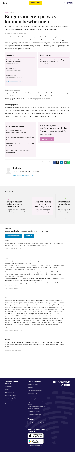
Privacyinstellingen (34, 414)
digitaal (7, 12)
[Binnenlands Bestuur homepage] (68, 3)
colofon (30, 387)
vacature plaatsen (34, 399)
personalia (9, 401)
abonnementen (10, 395)
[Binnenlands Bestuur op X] (32, 422)
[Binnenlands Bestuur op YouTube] (43, 422)
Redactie (9, 33)
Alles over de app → (35, 445)
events (7, 389)
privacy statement (34, 411)
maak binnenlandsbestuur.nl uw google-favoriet (37, 406)
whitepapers (9, 392)
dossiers (8, 404)
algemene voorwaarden (36, 402)
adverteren (32, 396)
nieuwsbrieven (33, 393)
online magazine (11, 398)
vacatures (8, 386)
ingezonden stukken (35, 390)
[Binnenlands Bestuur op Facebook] (29, 422)
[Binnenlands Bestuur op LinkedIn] (36, 422)
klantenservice (33, 384)
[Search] (71, 6)
